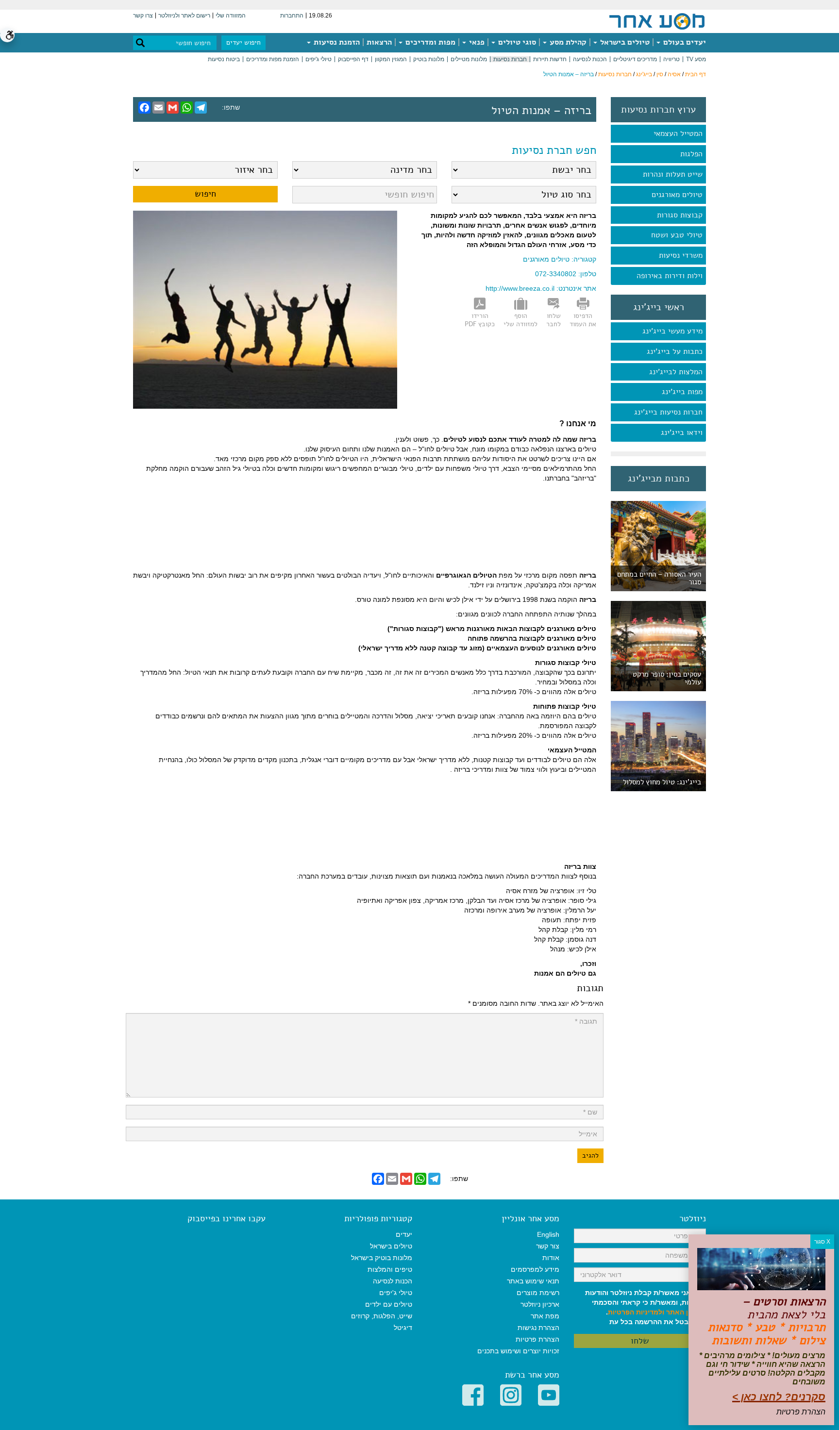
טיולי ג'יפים (318, 59)
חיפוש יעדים (243, 42)
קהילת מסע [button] (567, 42)
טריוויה (671, 59)
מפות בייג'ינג (682, 391)
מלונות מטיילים (469, 59)
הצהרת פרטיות (537, 1339)
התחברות (291, 15)
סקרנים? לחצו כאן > (778, 1396)
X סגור (822, 1241)
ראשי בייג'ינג (658, 307)
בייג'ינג (644, 74)
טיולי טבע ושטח (677, 235)
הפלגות (691, 154)
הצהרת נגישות (538, 1327)
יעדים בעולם (683, 42)
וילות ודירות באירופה (670, 275)
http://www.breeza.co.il (520, 288)
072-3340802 (555, 274)
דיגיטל (403, 1327)
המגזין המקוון (391, 59)
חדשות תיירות (550, 59)
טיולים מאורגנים (677, 194)
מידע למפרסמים (535, 1269)
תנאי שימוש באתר (533, 1281)
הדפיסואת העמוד (583, 320)
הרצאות (379, 42)
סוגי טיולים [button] (516, 42)
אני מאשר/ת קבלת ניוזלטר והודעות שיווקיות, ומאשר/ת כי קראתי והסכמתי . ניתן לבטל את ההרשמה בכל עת (645, 1307)
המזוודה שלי (231, 15)
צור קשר (547, 1246)
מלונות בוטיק (428, 59)
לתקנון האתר (686, 1312)
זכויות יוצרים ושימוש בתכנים (518, 1351)
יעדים (404, 1234)
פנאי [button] (476, 42)
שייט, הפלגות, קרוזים (381, 1316)
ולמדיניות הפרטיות (636, 1312)
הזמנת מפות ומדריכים (272, 59)
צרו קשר (143, 15)
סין (659, 74)
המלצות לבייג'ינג (676, 371)
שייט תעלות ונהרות (673, 174)
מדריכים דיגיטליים (635, 59)
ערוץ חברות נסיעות (658, 109)
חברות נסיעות (510, 59)
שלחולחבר (553, 320)
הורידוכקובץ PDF (480, 320)
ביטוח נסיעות (224, 59)
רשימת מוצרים (538, 1293)
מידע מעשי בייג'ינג (672, 331)
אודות (550, 1258)
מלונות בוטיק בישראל (381, 1258)
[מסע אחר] (657, 21)
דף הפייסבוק (353, 59)
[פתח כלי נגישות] (7, 35)
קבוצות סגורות (680, 215)
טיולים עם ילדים (388, 1304)
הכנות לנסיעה (590, 59)
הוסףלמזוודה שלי (520, 320)
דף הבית (695, 74)
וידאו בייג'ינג (682, 432)
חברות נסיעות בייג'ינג (668, 412)
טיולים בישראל (624, 42)
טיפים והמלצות (390, 1269)
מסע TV (696, 59)
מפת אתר (545, 1316)
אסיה (674, 74)
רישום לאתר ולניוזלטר (184, 15)
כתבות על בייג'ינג (675, 351)
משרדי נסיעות (681, 255)
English (548, 1234)
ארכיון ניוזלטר (539, 1304)
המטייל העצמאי (678, 133)
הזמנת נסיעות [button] (336, 42)
